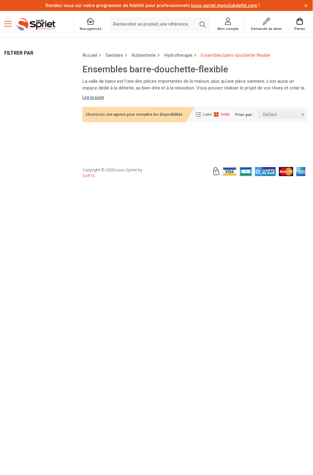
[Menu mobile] (10, 23)
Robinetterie (144, 55)
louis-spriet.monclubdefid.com (224, 5)
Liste (207, 114)
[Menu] (10, 24)
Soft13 (88, 175)
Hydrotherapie (178, 55)
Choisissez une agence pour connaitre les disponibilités (134, 114)
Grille (225, 114)
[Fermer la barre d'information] (306, 5)
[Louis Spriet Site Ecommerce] (40, 24)
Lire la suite (93, 97)
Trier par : (244, 114)
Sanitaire (114, 55)
